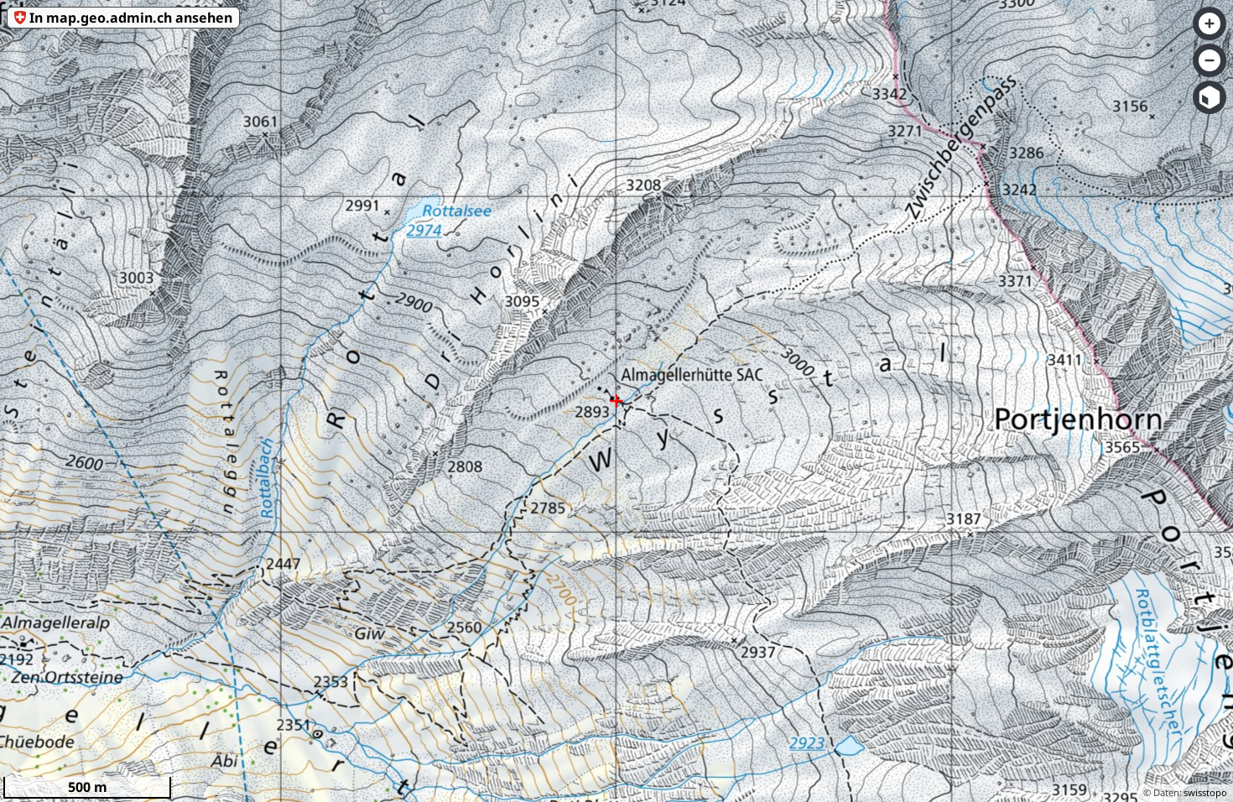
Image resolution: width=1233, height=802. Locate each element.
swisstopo (1205, 792)
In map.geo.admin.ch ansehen (130, 17)
